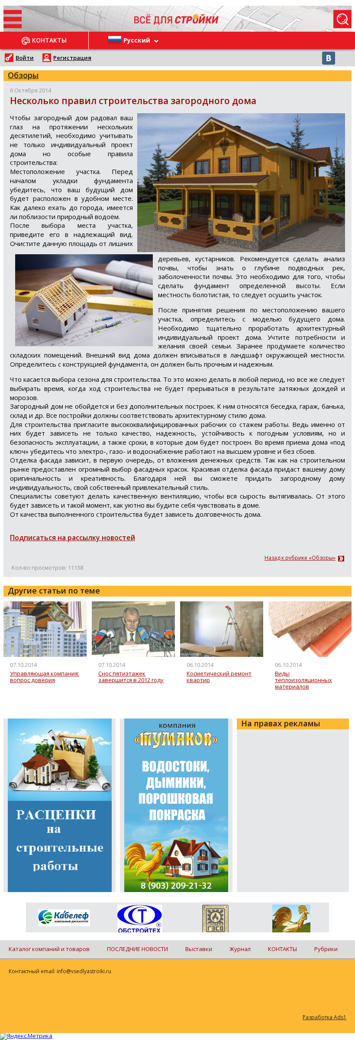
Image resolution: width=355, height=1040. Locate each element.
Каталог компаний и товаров (49, 949)
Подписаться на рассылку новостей (72, 537)
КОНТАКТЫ (282, 949)
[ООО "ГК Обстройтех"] (139, 919)
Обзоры (23, 75)
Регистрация (72, 58)
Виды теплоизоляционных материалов (303, 680)
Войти (25, 58)
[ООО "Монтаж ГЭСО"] (215, 920)
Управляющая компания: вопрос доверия (44, 677)
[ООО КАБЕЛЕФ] (63, 918)
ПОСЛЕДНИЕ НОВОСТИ (137, 949)
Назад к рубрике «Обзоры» (300, 558)
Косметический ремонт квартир (219, 677)
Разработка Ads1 (324, 1017)
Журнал (240, 949)
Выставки (198, 949)
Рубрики (326, 949)
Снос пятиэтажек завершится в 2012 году (131, 677)
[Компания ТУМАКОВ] (291, 920)
